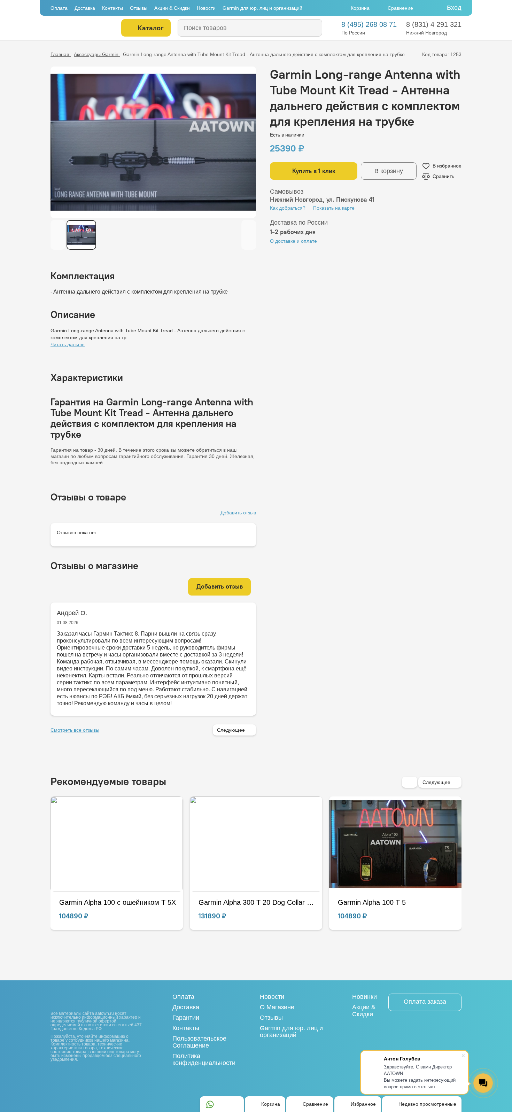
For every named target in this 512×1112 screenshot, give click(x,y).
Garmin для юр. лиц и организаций (262, 8)
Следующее (231, 730)
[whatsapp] (210, 1104)
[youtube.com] (66, 1074)
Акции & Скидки (172, 8)
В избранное (447, 166)
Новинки (364, 996)
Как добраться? (287, 208)
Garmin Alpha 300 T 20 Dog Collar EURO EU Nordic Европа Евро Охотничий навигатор (117, 902)
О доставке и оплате (293, 241)
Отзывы (138, 8)
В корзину (388, 171)
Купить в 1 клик (313, 171)
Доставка (85, 8)
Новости (206, 8)
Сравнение (400, 8)
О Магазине (277, 1007)
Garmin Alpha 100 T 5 (232, 902)
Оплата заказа (425, 1001)
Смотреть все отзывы (75, 730)
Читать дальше (68, 344)
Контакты (112, 8)
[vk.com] (55, 1075)
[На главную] (81, 28)
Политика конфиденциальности (203, 1059)
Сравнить (443, 176)
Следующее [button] (436, 782)
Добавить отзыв (238, 512)
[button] (409, 782)
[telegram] (222, 1104)
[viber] (234, 1104)
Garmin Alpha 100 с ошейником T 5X (396, 902)
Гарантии (185, 1017)
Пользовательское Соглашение (199, 1042)
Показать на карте (334, 208)
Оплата (59, 8)
